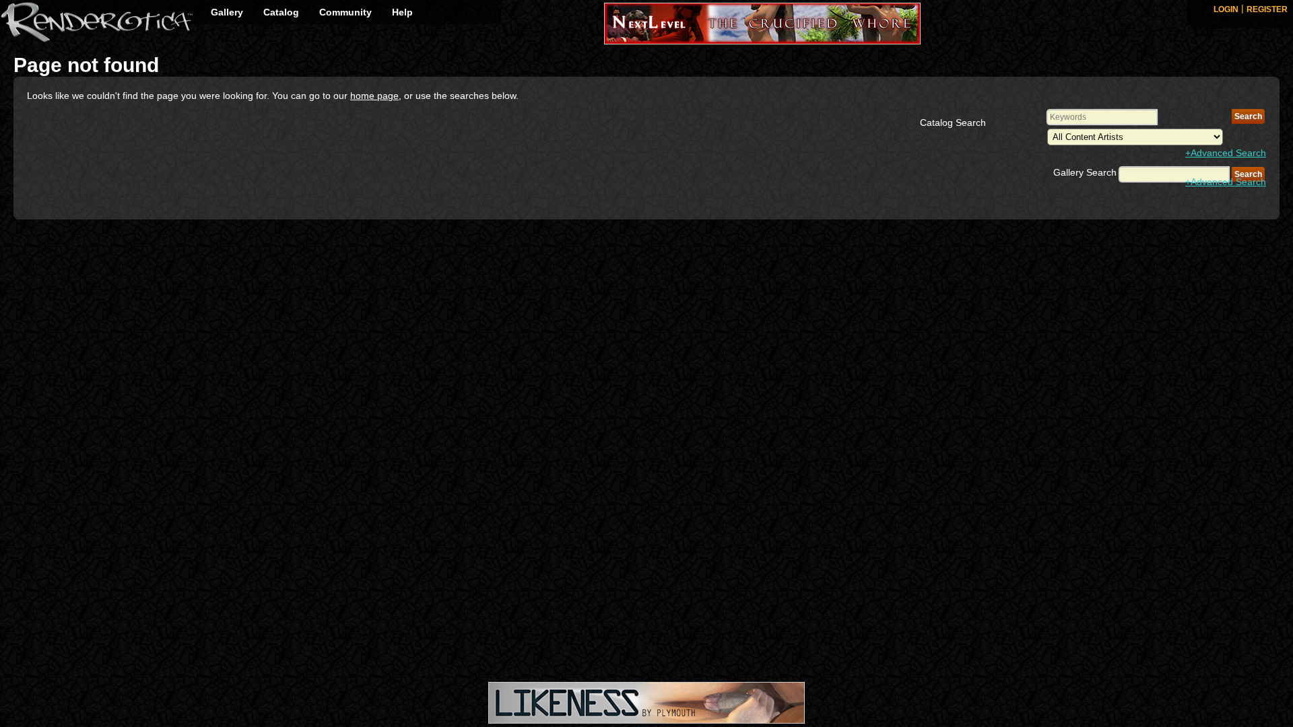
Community (345, 12)
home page (374, 95)
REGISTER (1267, 9)
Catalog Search (953, 122)
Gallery (227, 12)
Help (402, 12)
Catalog (281, 12)
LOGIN (1226, 9)
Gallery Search (1085, 172)
